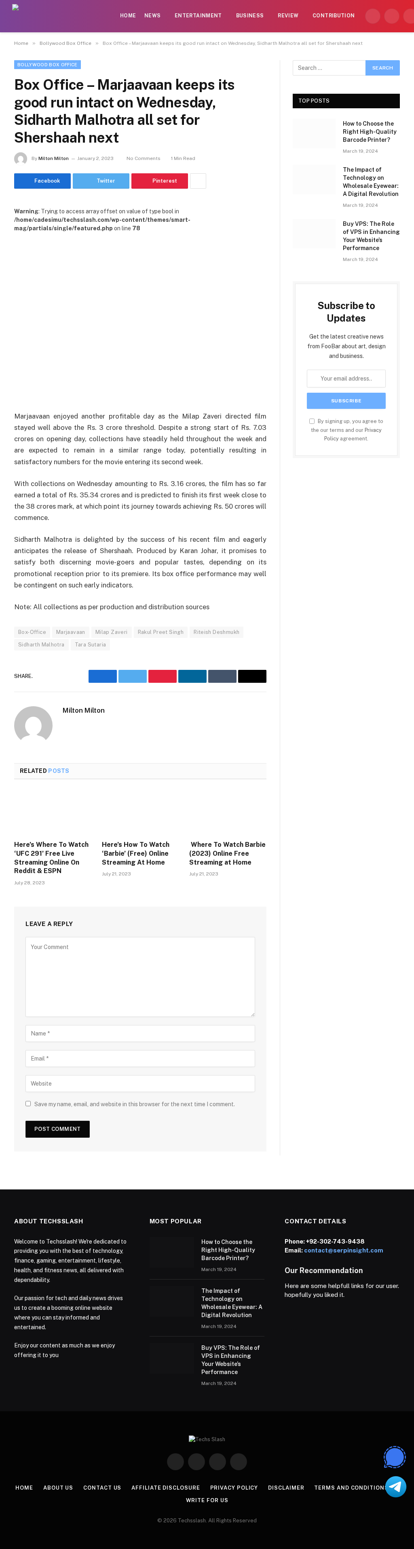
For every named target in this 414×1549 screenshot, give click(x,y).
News (152, 16)
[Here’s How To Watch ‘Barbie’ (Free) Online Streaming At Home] (140, 812)
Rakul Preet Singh (161, 632)
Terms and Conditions (351, 1488)
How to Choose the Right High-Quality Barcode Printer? (370, 131)
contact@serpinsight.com (343, 1250)
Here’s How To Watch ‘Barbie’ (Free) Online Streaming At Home (135, 853)
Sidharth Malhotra (41, 645)
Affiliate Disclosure (165, 1488)
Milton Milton (53, 158)
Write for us (207, 1500)
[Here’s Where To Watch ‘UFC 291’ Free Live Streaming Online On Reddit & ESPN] (52, 812)
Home (128, 16)
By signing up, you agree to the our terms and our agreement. (347, 430)
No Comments (144, 158)
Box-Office (32, 632)
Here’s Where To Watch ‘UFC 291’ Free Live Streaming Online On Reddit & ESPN (51, 858)
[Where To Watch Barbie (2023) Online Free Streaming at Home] (227, 812)
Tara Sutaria (90, 645)
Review (288, 16)
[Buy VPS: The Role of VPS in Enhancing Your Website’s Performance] (314, 233)
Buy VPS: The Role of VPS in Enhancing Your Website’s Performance (371, 236)
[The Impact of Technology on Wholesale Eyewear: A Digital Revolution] (314, 179)
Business (250, 16)
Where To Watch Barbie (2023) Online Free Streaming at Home (227, 853)
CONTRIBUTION (334, 16)
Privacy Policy (234, 1488)
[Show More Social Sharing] (198, 181)
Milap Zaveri (111, 632)
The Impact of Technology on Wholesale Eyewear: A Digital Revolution (371, 181)
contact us (102, 1488)
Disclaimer (286, 1488)
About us (58, 1488)
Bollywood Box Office (47, 64)
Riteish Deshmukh (216, 632)
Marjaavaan (70, 632)
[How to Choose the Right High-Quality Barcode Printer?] (314, 133)
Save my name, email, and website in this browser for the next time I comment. (134, 1104)
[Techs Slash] (61, 16)
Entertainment (198, 16)
